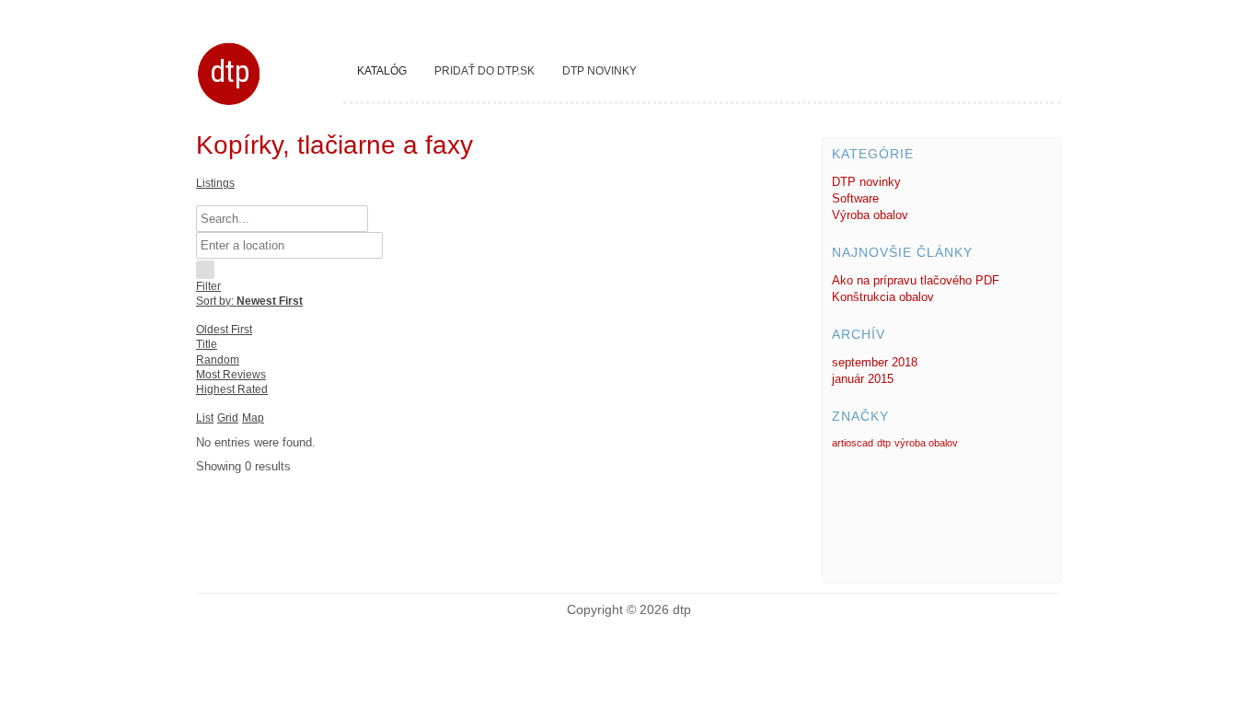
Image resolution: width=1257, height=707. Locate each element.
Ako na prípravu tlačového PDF (915, 280)
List (204, 417)
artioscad (852, 442)
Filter (208, 286)
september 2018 (874, 362)
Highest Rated (232, 389)
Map (253, 417)
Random (217, 360)
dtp (230, 71)
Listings (215, 183)
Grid (227, 417)
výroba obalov (926, 442)
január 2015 (863, 379)
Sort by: (249, 301)
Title (206, 344)
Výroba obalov (870, 215)
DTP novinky (599, 70)
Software (855, 198)
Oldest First (224, 329)
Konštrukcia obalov (883, 297)
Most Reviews (231, 374)
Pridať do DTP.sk (484, 70)
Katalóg (382, 70)
